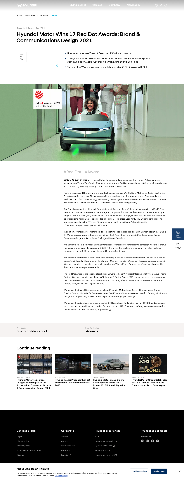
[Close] (180, 471)
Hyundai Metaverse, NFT (106, 455)
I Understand (159, 471)
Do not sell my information (29, 450)
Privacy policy (23, 441)
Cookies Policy (61, 476)
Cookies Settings (139, 471)
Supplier (65, 455)
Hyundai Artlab (101, 450)
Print (21, 59)
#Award (92, 172)
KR (161, 5)
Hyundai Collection (103, 446)
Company (114, 5)
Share (57, 66)
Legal (19, 436)
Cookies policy (23, 446)
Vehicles (97, 5)
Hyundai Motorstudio (104, 441)
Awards (64, 441)
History (64, 436)
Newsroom (133, 5)
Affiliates (65, 450)
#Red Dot (72, 172)
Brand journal (78, 5)
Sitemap (20, 455)
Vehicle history (67, 446)
